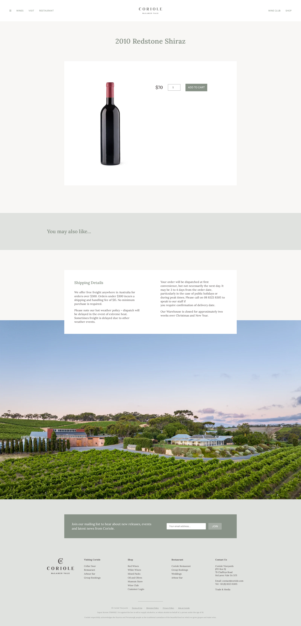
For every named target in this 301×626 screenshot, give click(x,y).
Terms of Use (137, 608)
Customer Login (136, 589)
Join (215, 526)
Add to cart (196, 87)
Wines (20, 10)
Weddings (177, 573)
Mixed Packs (134, 573)
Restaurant (46, 10)
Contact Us (221, 559)
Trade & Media (222, 589)
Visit (31, 10)
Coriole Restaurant (181, 566)
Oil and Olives (135, 577)
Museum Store (135, 581)
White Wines (134, 569)
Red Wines (133, 566)
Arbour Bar (89, 573)
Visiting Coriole (92, 559)
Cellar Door (90, 566)
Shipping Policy (152, 608)
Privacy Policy (168, 608)
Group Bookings (92, 577)
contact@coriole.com (232, 580)
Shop (288, 10)
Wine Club (274, 10)
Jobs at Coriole (184, 608)
